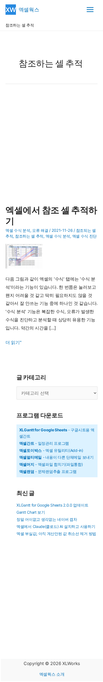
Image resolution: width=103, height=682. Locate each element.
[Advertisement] (51, 147)
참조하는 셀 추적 (29, 236)
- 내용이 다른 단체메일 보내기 (56, 457)
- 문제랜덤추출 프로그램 (48, 471)
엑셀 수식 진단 (84, 236)
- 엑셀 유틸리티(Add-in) (51, 450)
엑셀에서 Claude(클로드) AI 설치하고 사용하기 (55, 526)
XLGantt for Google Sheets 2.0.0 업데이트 (52, 505)
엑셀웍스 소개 (52, 674)
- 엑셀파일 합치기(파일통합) (51, 464)
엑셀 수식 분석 (58, 236)
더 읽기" (13, 343)
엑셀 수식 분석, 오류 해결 (26, 230)
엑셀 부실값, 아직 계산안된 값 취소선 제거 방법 (56, 533)
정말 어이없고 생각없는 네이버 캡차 (46, 519)
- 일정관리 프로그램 (44, 443)
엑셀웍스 (29, 9)
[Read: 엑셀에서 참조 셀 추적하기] (26, 256)
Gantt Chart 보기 (30, 512)
